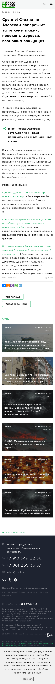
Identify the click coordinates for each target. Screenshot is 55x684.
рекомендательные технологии (17, 644)
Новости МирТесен (13, 532)
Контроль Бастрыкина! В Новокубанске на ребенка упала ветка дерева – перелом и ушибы (26, 223)
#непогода (12, 296)
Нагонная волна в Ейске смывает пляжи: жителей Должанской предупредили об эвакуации (27, 250)
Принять (28, 678)
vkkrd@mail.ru (15, 572)
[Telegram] (20, 285)
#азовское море (16, 304)
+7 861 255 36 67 (24, 565)
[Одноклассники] (8, 285)
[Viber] (12, 285)
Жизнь (16, 12)
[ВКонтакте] (4, 285)
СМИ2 (5, 318)
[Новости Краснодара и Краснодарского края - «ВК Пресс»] (8, 4)
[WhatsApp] (16, 285)
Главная (6, 12)
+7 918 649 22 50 (25, 558)
